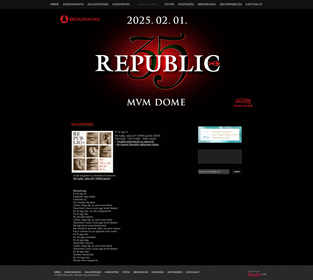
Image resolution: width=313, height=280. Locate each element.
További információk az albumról (135, 141)
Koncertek (112, 272)
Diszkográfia (73, 272)
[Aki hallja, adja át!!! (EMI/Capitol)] (92, 172)
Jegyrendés (174, 272)
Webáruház (140, 272)
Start (237, 172)
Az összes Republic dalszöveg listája (138, 144)
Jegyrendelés (231, 4)
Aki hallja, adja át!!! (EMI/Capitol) (91, 178)
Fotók (126, 272)
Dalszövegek (93, 272)
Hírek (57, 272)
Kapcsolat (192, 272)
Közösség (158, 272)
